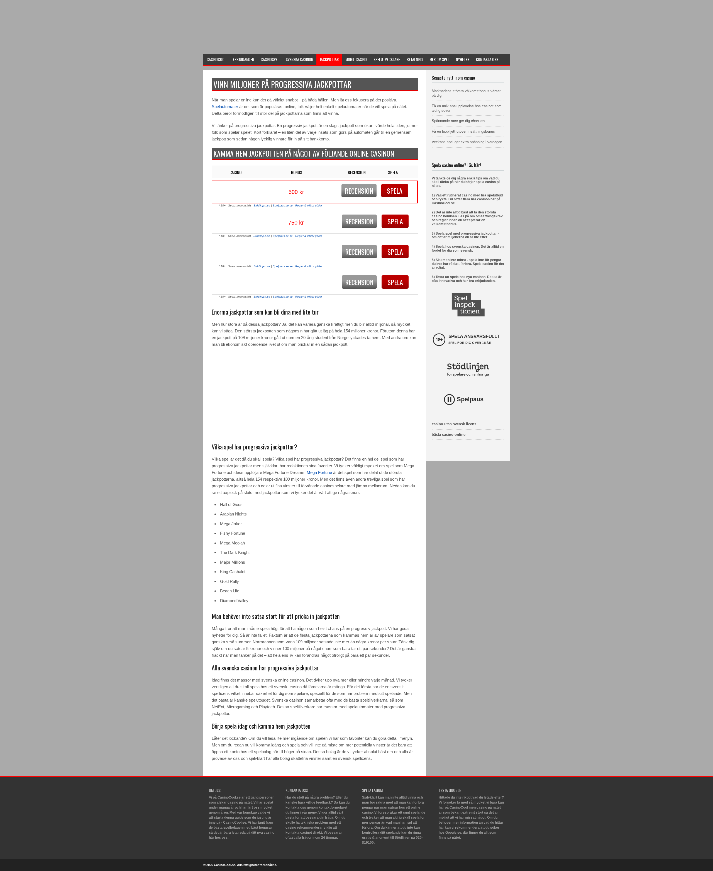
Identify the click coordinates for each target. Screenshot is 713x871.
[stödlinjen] (468, 369)
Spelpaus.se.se (283, 205)
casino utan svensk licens (454, 424)
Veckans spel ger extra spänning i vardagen (467, 142)
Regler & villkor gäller (308, 205)
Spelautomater (225, 106)
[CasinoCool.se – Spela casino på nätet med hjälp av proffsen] (245, 46)
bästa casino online (448, 434)
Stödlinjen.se (261, 205)
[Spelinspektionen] (468, 305)
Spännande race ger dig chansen (458, 121)
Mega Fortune (319, 472)
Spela (394, 191)
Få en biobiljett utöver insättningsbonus (463, 131)
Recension (359, 191)
